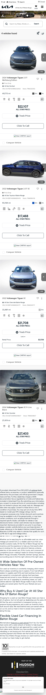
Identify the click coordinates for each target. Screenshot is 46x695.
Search (36, 24)
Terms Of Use (11, 676)
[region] (23, 340)
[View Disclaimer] (24, 99)
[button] (4, 2)
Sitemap (29, 674)
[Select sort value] (42, 34)
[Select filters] (37, 33)
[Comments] (42, 99)
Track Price (24, 116)
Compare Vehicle (13, 143)
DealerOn (23, 674)
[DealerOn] (22, 672)
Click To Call (23, 126)
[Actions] (42, 79)
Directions (12, 2)
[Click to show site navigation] (42, 7)
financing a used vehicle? (20, 623)
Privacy (35, 674)
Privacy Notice (20, 676)
